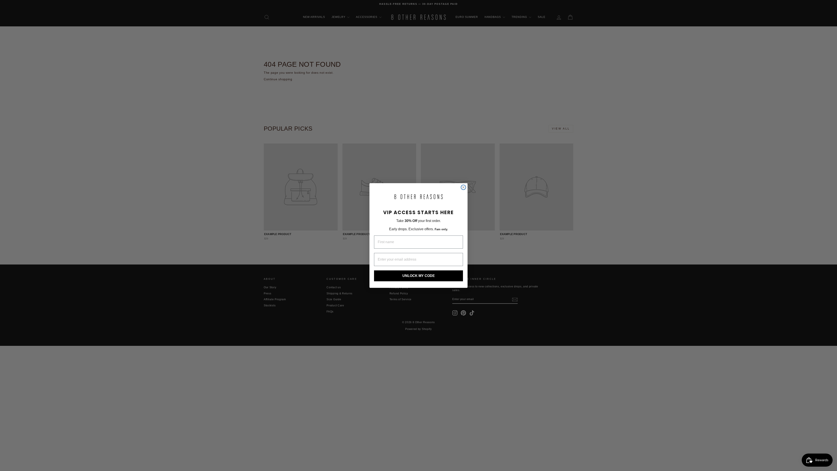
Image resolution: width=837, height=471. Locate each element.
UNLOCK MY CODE (418, 276)
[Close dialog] (463, 187)
